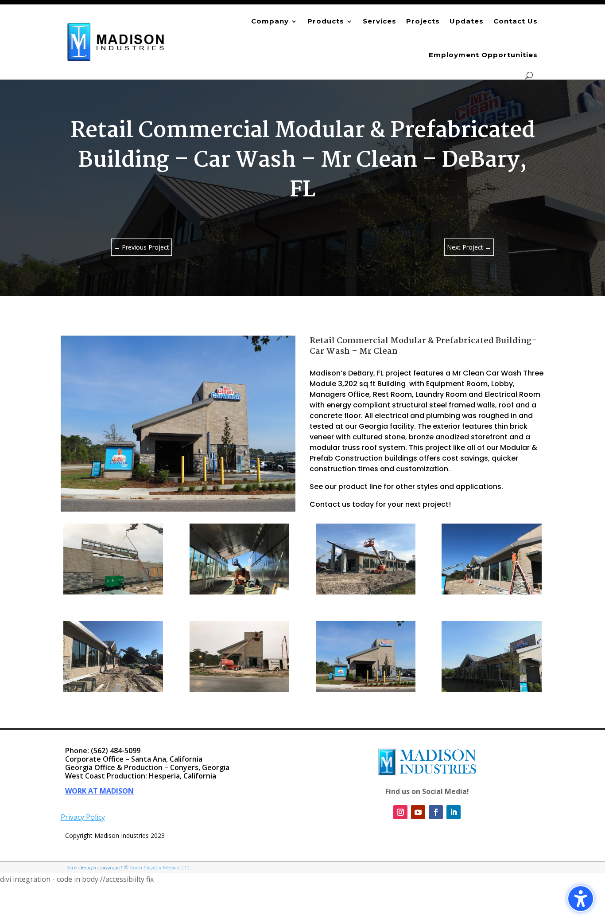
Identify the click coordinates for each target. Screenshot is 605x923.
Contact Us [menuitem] (515, 21)
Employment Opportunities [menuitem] (483, 55)
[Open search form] (529, 75)
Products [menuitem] (325, 21)
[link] (116, 42)
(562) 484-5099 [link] (115, 750)
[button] (596, 859)
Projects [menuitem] (423, 21)
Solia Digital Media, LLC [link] (160, 867)
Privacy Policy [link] (83, 817)
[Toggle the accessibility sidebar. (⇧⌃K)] (580, 898)
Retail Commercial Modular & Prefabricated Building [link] (420, 341)
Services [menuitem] (379, 21)
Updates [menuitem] (467, 21)
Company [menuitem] (270, 21)
